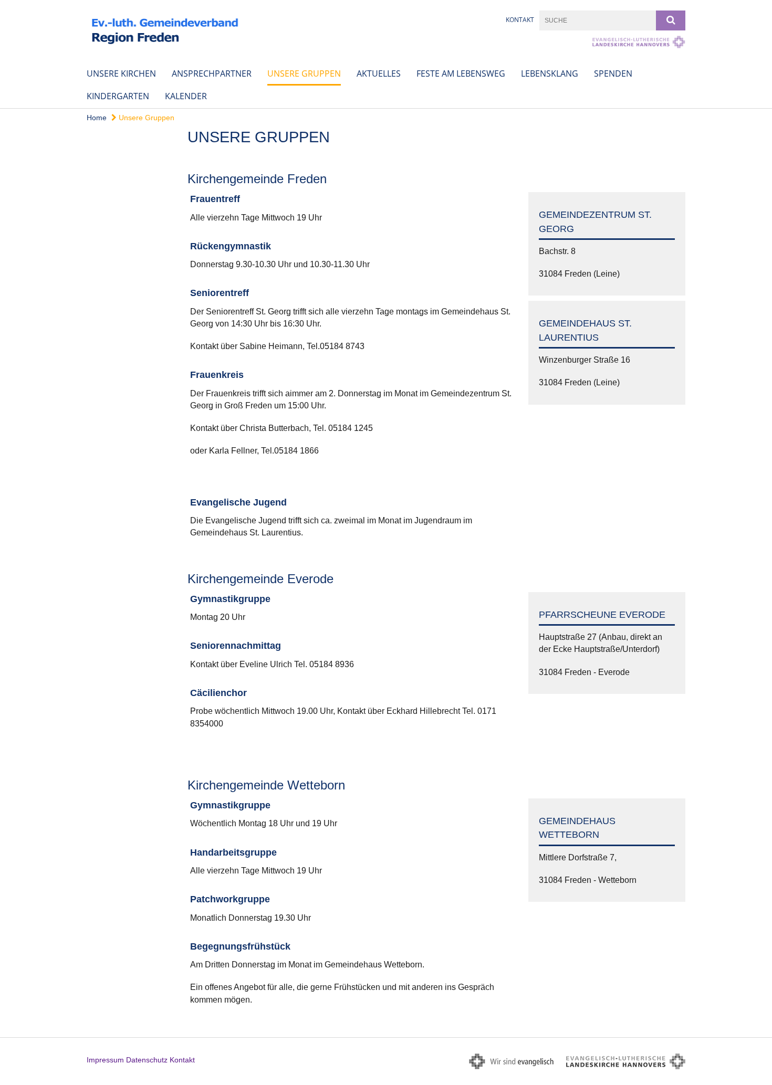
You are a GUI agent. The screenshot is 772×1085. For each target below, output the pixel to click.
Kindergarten (118, 96)
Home (97, 117)
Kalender (186, 96)
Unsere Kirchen (121, 73)
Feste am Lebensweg (460, 73)
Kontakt (520, 19)
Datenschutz (147, 1060)
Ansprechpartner (212, 73)
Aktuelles (379, 73)
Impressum (105, 1060)
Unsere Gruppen (304, 73)
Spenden (613, 73)
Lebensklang (549, 73)
